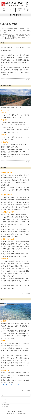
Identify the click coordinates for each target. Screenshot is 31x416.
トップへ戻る (26, 390)
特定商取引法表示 (5, 404)
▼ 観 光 (27, 28)
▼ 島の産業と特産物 (12, 28)
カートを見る (4, 399)
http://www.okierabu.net (11, 385)
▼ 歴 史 (4, 28)
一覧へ (2, 395)
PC (22, 411)
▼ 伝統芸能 (21, 28)
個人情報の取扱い (5, 406)
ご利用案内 (4, 402)
